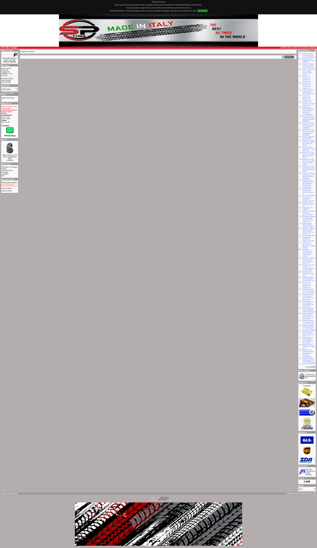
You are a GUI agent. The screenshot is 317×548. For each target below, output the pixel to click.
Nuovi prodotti (6, 80)
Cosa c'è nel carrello (300, 48)
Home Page (5, 48)
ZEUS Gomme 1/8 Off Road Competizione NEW (9, 157)
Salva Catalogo (6, 188)
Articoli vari (5, 68)
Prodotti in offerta (7, 79)
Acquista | (313, 48)
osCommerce (164, 497)
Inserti (3, 75)
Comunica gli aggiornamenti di (310, 376)
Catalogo (14, 48)
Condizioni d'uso (7, 170)
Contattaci (4, 174)
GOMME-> (5, 74)
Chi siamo (4, 172)
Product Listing (6, 191)
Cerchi (3, 70)
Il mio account (286, 48)
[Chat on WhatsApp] (9, 136)
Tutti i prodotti (6, 82)
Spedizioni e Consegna (9, 167)
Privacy (3, 169)
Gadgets (4, 72)
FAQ (2, 176)
